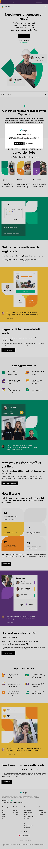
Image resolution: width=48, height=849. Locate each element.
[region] (24, 136)
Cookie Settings (29, 143)
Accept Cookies (18, 143)
